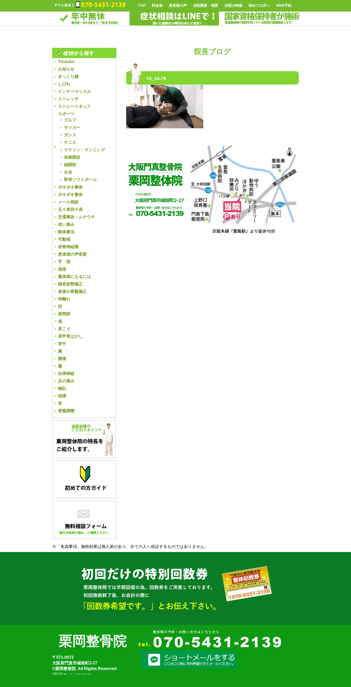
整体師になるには (74, 276)
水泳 (68, 172)
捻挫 (62, 269)
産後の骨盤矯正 (72, 291)
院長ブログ (212, 52)
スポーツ (66, 114)
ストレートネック (74, 106)
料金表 (157, 5)
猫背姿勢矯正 (70, 284)
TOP (142, 5)
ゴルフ (70, 120)
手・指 (64, 261)
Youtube (66, 61)
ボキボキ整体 (70, 187)
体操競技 (72, 157)
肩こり (64, 329)
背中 (62, 343)
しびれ (64, 84)
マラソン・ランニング (84, 150)
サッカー (72, 127)
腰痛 (62, 358)
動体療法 (66, 232)
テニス (70, 142)
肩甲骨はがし (70, 336)
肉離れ (64, 299)
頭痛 (62, 396)
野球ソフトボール (80, 179)
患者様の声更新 (72, 254)
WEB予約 (284, 5)
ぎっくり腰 (68, 76)
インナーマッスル (74, 91)
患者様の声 (178, 5)
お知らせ (66, 69)
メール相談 (68, 202)
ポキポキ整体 (70, 194)
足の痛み (66, 381)
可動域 (64, 239)
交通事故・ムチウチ (76, 217)
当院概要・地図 (205, 5)
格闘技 (70, 164)
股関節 (64, 314)
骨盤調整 (66, 411)
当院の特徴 (233, 5)
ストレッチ (68, 99)
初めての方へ (259, 5)
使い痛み (66, 224)
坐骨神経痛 (68, 247)
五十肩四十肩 (70, 209)
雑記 (62, 388)
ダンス (70, 135)
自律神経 (66, 373)
